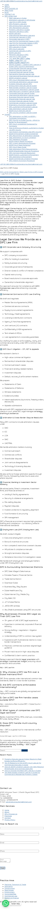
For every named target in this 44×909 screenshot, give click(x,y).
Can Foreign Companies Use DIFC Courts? (25, 132)
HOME (7, 5)
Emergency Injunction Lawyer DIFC (22, 105)
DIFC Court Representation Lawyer (22, 80)
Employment (10, 892)
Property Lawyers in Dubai (19, 30)
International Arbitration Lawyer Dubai (24, 95)
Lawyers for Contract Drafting (20, 45)
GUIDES (7, 114)
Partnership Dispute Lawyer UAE (21, 74)
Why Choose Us (11, 814)
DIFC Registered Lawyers (19, 28)
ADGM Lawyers (15, 33)
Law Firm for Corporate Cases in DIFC (23, 43)
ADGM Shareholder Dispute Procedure (24, 151)
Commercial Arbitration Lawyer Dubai (23, 82)
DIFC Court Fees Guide (17, 147)
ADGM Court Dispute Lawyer (20, 111)
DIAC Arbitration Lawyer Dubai (20, 109)
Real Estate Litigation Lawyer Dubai (23, 87)
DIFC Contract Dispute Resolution (22, 153)
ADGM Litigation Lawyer (18, 78)
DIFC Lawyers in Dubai (17, 47)
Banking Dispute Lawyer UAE (20, 70)
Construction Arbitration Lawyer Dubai (24, 89)
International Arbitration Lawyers (22, 35)
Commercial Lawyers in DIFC (20, 37)
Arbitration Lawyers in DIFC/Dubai (22, 20)
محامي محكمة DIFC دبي (17, 60)
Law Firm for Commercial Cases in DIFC (24, 41)
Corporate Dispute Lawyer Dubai (21, 93)
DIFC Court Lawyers (16, 49)
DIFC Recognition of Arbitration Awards (24, 136)
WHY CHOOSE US (11, 8)
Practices (8, 816)
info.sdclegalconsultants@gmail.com (27, 1)
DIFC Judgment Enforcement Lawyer (23, 107)
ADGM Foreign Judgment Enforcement (24, 155)
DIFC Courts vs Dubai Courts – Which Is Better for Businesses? (24, 121)
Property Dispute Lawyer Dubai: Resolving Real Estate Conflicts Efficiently (23, 760)
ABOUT (7, 6)
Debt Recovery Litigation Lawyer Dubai (24, 91)
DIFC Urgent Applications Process (22, 143)
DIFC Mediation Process (18, 139)
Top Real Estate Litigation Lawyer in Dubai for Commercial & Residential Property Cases (22, 773)
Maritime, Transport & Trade (15, 884)
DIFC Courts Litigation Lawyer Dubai (23, 112)
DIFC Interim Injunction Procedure (22, 160)
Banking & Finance (12, 898)
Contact (8, 818)
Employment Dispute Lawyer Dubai (23, 86)
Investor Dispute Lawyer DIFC (20, 84)
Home (7, 810)
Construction (10, 888)
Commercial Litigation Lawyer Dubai (23, 103)
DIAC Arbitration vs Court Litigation (22, 137)
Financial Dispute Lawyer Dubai (21, 72)
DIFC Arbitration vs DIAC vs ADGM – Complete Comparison (22, 117)
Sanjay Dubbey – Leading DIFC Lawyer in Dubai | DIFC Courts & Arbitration (25, 65)
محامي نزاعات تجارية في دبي (19, 58)
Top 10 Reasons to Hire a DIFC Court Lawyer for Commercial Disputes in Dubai (23, 764)
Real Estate (9, 890)
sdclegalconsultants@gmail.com (19, 802)
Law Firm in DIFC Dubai (17, 22)
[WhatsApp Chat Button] (5, 903)
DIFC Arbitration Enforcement (20, 157)
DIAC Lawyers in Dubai (18, 18)
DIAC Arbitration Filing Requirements (23, 149)
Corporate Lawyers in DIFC (19, 39)
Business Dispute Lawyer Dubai (21, 97)
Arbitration (9, 886)
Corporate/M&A (10, 894)
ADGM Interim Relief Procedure (21, 141)
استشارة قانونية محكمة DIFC (19, 62)
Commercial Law (11, 896)
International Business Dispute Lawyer (24, 76)
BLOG (7, 12)
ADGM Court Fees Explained (19, 145)
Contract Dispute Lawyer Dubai (21, 101)
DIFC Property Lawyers (18, 24)
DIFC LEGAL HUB (11, 16)
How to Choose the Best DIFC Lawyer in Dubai (23, 770)
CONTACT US (10, 14)
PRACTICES (9, 10)
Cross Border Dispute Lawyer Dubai (23, 68)
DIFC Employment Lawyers (19, 26)
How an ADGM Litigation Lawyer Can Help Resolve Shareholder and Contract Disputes (24, 768)
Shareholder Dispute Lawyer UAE (22, 99)
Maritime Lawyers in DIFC (18, 31)
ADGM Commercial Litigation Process (23, 159)
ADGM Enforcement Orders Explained (23, 134)
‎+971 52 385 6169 (6, 1)
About (7, 812)
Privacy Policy (10, 820)
